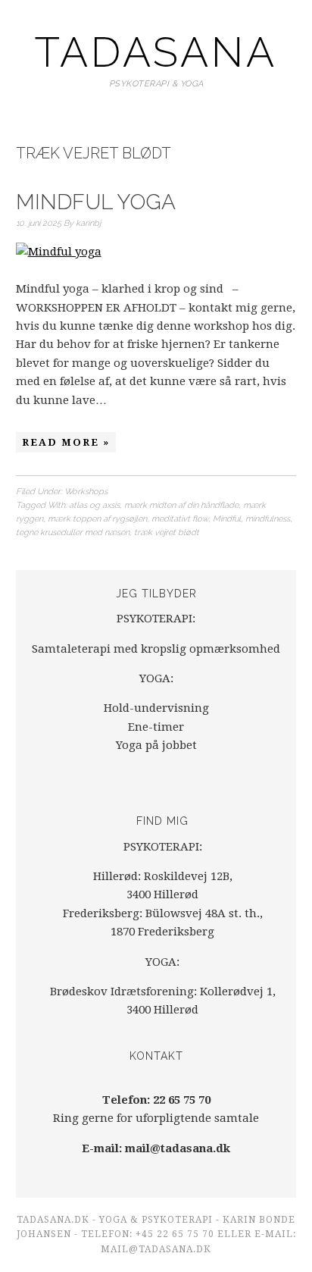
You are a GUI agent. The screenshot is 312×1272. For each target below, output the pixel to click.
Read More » (66, 442)
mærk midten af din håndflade (181, 505)
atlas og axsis (94, 505)
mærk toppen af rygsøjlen (97, 519)
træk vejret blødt (166, 532)
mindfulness (267, 519)
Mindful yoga (96, 202)
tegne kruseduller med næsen (72, 532)
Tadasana (156, 52)
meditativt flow (179, 519)
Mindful (227, 519)
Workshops (86, 492)
